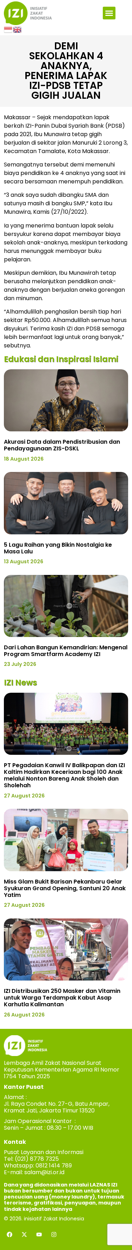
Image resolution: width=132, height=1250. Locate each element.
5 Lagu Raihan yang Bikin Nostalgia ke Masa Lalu (58, 548)
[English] (17, 29)
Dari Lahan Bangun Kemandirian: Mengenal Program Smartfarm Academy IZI (65, 650)
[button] (109, 13)
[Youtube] (39, 1234)
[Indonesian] (8, 29)
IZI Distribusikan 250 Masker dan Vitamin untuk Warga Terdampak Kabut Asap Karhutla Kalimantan (62, 997)
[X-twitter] (24, 1234)
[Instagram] (53, 1234)
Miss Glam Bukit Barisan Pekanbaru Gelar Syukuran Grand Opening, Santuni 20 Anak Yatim (65, 888)
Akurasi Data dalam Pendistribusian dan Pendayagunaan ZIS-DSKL (62, 445)
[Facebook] (9, 1234)
